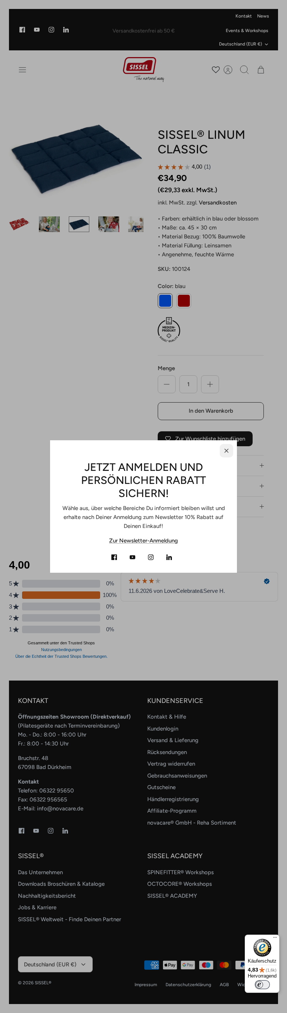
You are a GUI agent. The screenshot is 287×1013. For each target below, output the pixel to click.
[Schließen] (226, 450)
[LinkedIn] (169, 557)
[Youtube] (132, 557)
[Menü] (275, 939)
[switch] (262, 984)
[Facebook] (114, 557)
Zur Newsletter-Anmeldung (143, 540)
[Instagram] (151, 557)
